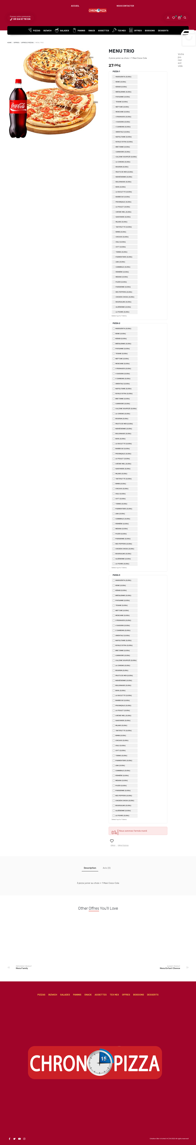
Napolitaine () (123, 137)
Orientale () (122, 132)
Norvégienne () (123, 177)
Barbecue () (122, 197)
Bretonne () (122, 147)
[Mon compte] (168, 18)
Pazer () (121, 282)
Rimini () (120, 232)
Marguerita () (123, 77)
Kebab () (121, 87)
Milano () (121, 222)
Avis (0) (107, 868)
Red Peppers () (123, 292)
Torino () (121, 252)
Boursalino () (123, 302)
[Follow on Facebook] (9, 1139)
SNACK (91, 31)
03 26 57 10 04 (22, 19)
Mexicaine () (122, 112)
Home (9, 43)
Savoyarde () (123, 217)
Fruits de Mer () (124, 172)
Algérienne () (123, 307)
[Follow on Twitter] (14, 1139)
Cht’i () (120, 247)
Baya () (120, 187)
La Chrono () (122, 162)
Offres (138, 31)
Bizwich (47, 31)
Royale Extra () (124, 142)
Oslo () (120, 242)
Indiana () (121, 277)
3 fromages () (123, 117)
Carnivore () (122, 152)
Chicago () (122, 237)
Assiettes (103, 31)
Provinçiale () (123, 202)
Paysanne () (122, 97)
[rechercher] (184, 18)
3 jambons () (123, 127)
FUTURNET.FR (164, 1139)
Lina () (120, 262)
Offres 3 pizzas (27, 43)
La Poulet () (122, 207)
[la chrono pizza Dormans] (98, 10)
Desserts (163, 31)
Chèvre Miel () (123, 212)
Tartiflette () (123, 227)
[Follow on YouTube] (19, 1139)
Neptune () (122, 107)
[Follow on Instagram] (24, 1139)
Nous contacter (125, 6)
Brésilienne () (123, 92)
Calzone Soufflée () (126, 157)
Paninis (81, 31)
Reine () (120, 82)
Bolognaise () (123, 182)
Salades (64, 31)
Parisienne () (123, 287)
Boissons (150, 31)
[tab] (90, 868)
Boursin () (121, 167)
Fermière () (122, 272)
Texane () (121, 102)
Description (90, 868)
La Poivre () (122, 312)
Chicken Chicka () (124, 297)
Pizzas (36, 31)
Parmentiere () (123, 257)
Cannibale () (122, 267)
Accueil (75, 6)
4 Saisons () (122, 122)
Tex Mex (121, 31)
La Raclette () (123, 192)
